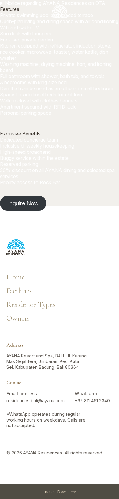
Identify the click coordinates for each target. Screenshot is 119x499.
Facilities (19, 291)
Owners (18, 318)
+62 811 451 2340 (92, 401)
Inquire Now (23, 203)
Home (15, 277)
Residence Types (30, 305)
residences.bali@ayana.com (35, 401)
